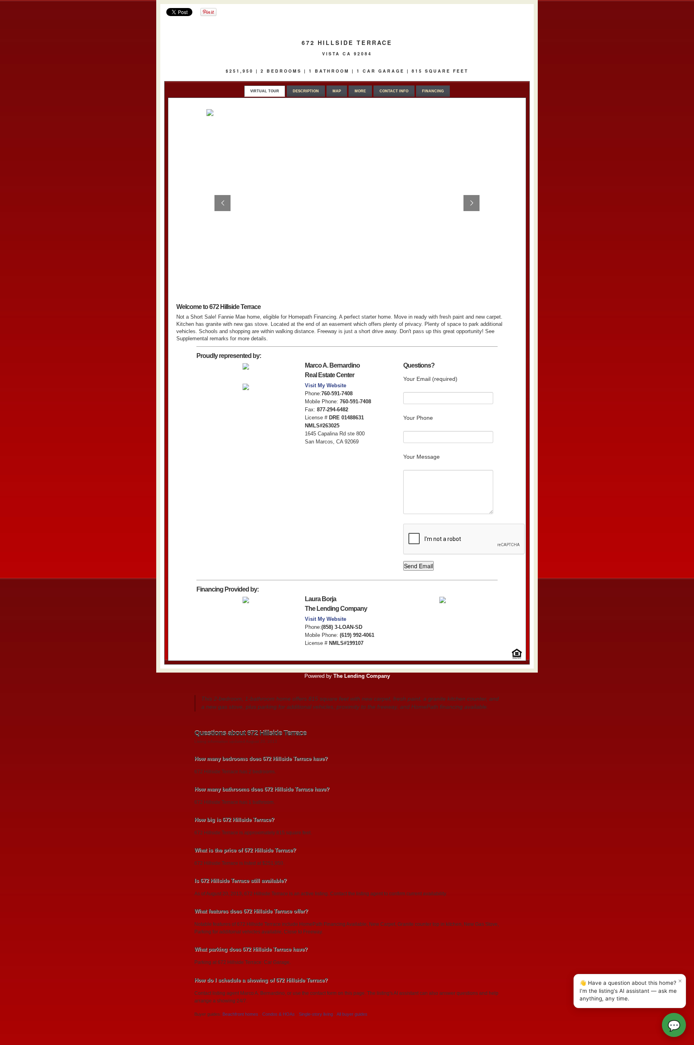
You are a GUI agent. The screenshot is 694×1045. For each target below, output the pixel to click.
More (360, 91)
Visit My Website (325, 385)
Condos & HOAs (278, 1014)
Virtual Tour (264, 91)
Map (337, 91)
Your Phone (418, 418)
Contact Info (394, 91)
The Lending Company (361, 676)
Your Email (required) (430, 379)
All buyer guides (352, 1014)
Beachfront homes (240, 1014)
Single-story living (316, 1014)
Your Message (421, 456)
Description (306, 91)
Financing (433, 91)
